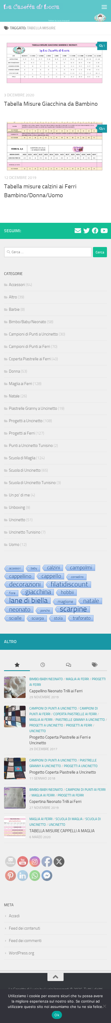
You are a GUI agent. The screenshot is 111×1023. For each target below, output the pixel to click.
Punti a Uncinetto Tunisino (31, 445)
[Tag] (94, 665)
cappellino (20, 576)
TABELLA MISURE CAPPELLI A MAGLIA (62, 830)
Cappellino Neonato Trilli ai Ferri (55, 691)
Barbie (14, 309)
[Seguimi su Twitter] (86, 230)
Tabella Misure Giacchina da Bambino (51, 103)
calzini (53, 568)
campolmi (81, 568)
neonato (19, 609)
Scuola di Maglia (22, 458)
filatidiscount (69, 584)
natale (91, 601)
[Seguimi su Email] (78, 230)
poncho (45, 610)
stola (58, 618)
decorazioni (25, 584)
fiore (12, 593)
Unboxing (17, 507)
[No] (104, 1006)
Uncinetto (17, 519)
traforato (82, 618)
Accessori (17, 284)
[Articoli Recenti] (43, 665)
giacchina (38, 592)
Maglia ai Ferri (20, 383)
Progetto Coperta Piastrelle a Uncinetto (62, 772)
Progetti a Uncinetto (26, 420)
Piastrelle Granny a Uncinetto (33, 408)
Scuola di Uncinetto (25, 470)
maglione (65, 601)
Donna (14, 371)
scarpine (73, 609)
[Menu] (104, 6)
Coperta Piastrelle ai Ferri (30, 359)
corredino (77, 577)
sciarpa (38, 618)
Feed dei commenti (25, 940)
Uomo (14, 544)
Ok (56, 1015)
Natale (14, 396)
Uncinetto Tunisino (24, 532)
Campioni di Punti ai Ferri (29, 346)
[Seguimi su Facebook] (95, 230)
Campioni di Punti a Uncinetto (33, 334)
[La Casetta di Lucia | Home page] (44, 6)
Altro (13, 297)
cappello (51, 576)
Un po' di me (19, 495)
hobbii (67, 592)
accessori (15, 568)
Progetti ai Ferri (22, 433)
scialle (15, 618)
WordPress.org (21, 953)
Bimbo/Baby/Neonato (27, 321)
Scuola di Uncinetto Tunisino (32, 482)
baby (34, 568)
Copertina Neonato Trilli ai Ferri (55, 801)
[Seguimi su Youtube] (103, 230)
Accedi (14, 915)
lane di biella (28, 601)
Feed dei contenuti (24, 928)
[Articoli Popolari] (17, 665)
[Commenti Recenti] (68, 665)
